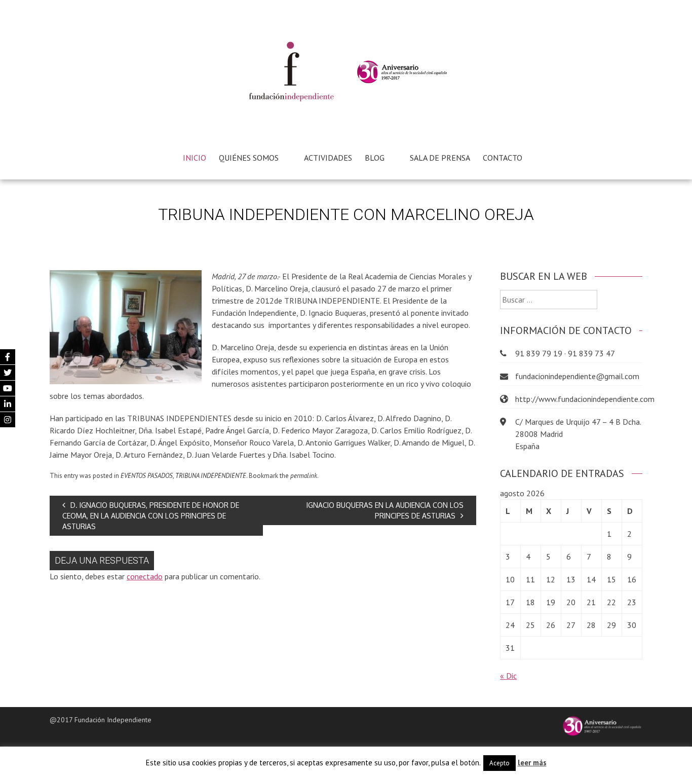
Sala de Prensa (440, 158)
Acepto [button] (499, 763)
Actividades (328, 158)
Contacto (502, 158)
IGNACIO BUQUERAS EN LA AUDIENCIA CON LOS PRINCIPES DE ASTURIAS (385, 510)
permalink (303, 475)
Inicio (194, 158)
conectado (145, 576)
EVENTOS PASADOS (147, 475)
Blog (375, 158)
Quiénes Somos (249, 158)
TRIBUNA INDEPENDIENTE (210, 475)
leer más (532, 762)
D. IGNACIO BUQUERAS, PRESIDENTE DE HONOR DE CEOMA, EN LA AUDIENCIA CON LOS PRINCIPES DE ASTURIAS (150, 516)
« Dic (508, 676)
